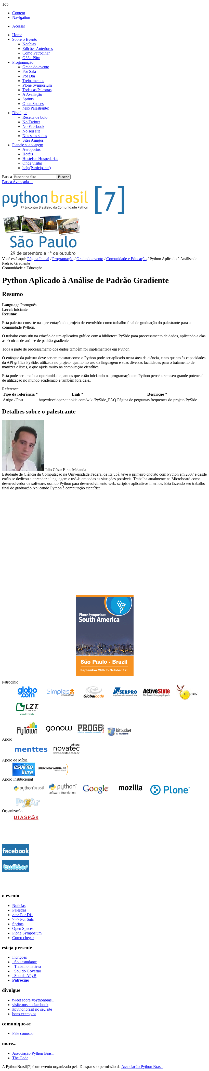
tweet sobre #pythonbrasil (33, 1000)
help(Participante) (36, 168)
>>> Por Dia (22, 915)
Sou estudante (24, 962)
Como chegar (23, 937)
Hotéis (27, 154)
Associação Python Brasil (33, 1053)
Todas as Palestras (36, 90)
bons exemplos (24, 1014)
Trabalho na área (26, 966)
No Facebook (33, 126)
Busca (7, 177)
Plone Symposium (37, 85)
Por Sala (29, 71)
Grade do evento (35, 67)
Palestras (19, 910)
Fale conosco (22, 1033)
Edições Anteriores (37, 48)
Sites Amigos (33, 140)
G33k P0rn (31, 58)
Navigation (21, 17)
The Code (20, 1058)
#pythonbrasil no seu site (32, 1009)
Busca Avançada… (17, 182)
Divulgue (19, 113)
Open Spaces (33, 103)
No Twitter (31, 122)
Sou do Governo (26, 971)
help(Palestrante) (35, 108)
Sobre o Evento (24, 39)
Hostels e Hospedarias (40, 158)
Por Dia (28, 76)
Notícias (29, 44)
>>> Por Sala (23, 919)
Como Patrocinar (36, 53)
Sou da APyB (24, 975)
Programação (22, 62)
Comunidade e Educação (126, 259)
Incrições (19, 957)
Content (18, 13)
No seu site (31, 131)
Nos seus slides (34, 135)
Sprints (28, 99)
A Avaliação (32, 94)
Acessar (18, 26)
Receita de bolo (34, 117)
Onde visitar (32, 163)
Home (17, 35)
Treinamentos (33, 80)
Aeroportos (31, 149)
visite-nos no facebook (30, 1004)
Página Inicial (38, 259)
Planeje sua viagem (27, 145)
